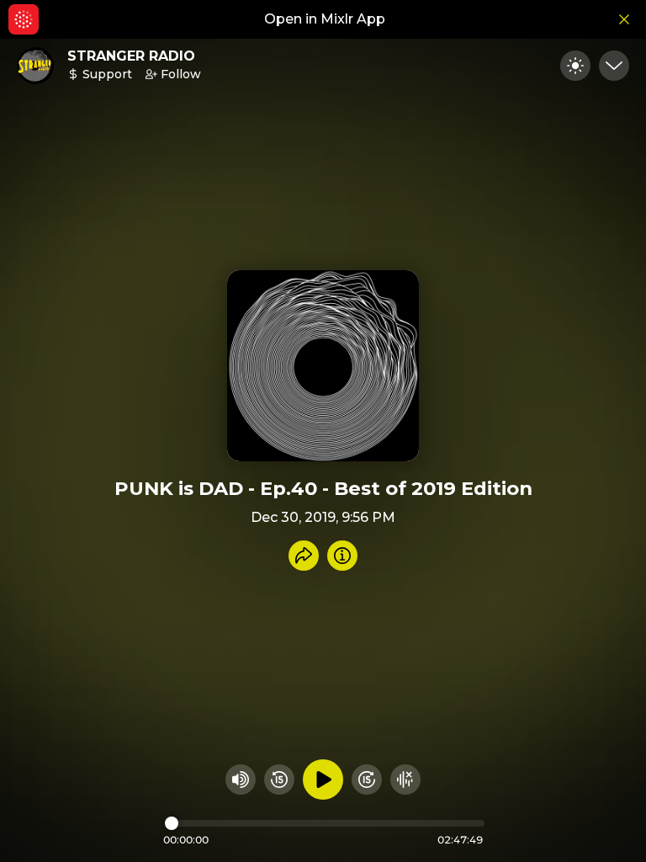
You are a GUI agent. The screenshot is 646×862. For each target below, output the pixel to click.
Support (107, 74)
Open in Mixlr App (324, 19)
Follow (181, 74)
